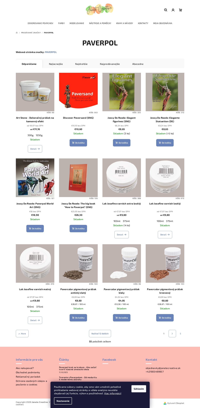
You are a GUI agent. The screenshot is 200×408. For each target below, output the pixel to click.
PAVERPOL (51, 52)
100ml (117, 221)
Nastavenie (63, 400)
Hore (23, 333)
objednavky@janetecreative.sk (163, 368)
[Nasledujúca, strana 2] (172, 333)
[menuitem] (40, 23)
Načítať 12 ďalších (100, 333)
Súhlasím (139, 388)
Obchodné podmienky (28, 372)
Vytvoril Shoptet (175, 403)
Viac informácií (112, 393)
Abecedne (137, 63)
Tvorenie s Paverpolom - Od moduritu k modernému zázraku (78, 378)
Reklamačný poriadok (28, 376)
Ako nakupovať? (25, 368)
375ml (126, 221)
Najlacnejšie (56, 63)
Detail (33, 148)
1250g (39, 135)
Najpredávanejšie (110, 63)
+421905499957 (155, 371)
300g (30, 135)
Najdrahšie (81, 63)
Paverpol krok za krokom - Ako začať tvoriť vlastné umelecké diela (77, 368)
